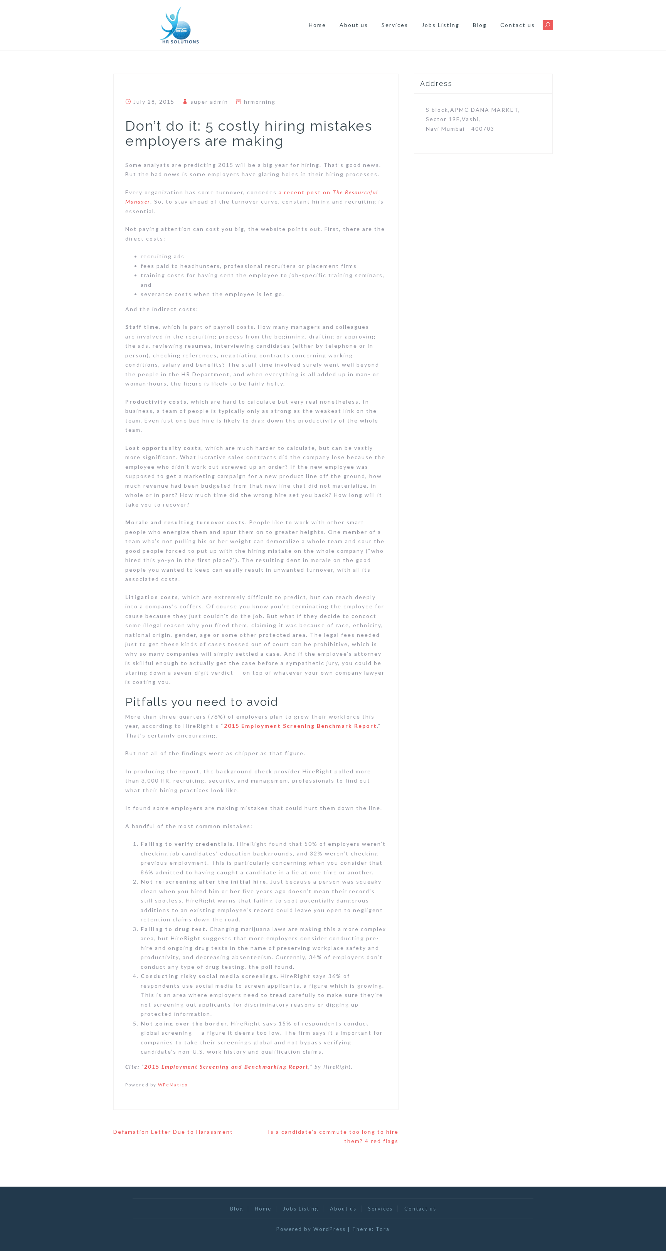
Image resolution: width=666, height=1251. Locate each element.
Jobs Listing (440, 25)
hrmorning (260, 101)
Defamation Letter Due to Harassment (173, 1131)
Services (395, 25)
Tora (383, 1229)
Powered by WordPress (311, 1229)
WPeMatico (173, 1084)
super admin (209, 101)
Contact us (517, 25)
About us (354, 25)
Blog (480, 25)
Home (317, 25)
